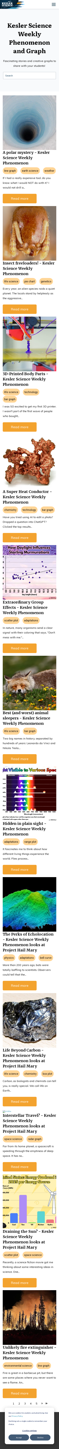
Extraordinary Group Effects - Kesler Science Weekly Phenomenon (25, 607)
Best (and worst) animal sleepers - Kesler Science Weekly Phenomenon (26, 718)
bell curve (46, 957)
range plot (30, 841)
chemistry (10, 509)
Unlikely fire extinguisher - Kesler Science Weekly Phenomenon (29, 1352)
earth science (30, 170)
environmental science (18, 1365)
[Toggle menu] (54, 4)
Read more (19, 198)
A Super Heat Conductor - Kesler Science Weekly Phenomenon (27, 497)
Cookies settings (29, 1430)
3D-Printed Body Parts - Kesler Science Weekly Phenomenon (25, 379)
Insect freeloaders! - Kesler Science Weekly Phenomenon (29, 268)
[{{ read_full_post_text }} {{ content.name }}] (29, 233)
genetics (46, 281)
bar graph (9, 399)
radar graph (34, 1139)
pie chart (29, 281)
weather (49, 170)
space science (13, 1139)
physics (9, 957)
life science (11, 281)
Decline (40, 1437)
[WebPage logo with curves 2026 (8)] (16, 4)
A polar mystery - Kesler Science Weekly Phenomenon (26, 157)
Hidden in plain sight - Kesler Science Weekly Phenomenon (24, 829)
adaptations (31, 620)
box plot (47, 1073)
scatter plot (11, 620)
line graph (10, 170)
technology (31, 392)
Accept (19, 1437)
